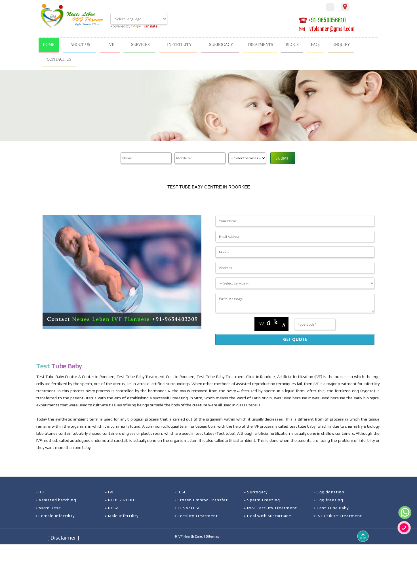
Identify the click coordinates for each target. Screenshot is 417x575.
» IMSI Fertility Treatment (270, 508)
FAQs (315, 45)
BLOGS (292, 45)
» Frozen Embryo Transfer (201, 500)
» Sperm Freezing (262, 500)
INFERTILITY (179, 45)
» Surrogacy (256, 492)
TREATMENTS (260, 45)
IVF (111, 45)
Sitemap (212, 536)
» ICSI (179, 492)
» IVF (110, 492)
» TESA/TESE (187, 508)
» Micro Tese (48, 508)
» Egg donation (328, 492)
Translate (149, 26)
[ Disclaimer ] (63, 537)
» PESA (112, 508)
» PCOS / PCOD (119, 500)
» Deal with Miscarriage (268, 516)
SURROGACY (221, 45)
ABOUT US (80, 45)
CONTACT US (59, 59)
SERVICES (140, 45)
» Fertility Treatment (196, 516)
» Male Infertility (122, 516)
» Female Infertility (55, 516)
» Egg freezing (328, 500)
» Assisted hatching (55, 500)
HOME (48, 45)
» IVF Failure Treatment (337, 516)
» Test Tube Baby (331, 508)
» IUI (39, 492)
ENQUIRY (341, 45)
